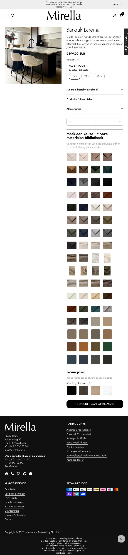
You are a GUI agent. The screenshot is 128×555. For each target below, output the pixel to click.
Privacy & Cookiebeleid (78, 434)
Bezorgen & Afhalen (76, 438)
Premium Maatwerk (14, 506)
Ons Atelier (10, 489)
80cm (99, 76)
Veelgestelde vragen (15, 493)
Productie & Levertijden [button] (79, 99)
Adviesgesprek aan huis (78, 451)
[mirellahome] (64, 15)
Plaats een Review (75, 460)
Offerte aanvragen (14, 502)
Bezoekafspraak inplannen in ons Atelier (86, 455)
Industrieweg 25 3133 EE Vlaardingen (16, 441)
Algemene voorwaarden (78, 430)
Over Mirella (11, 498)
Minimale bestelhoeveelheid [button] (82, 89)
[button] (13, 15)
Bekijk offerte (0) (126, 41)
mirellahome (31, 532)
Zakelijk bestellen (75, 447)
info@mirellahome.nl (15, 450)
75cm (86, 76)
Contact (9, 519)
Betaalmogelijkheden (77, 442)
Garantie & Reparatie (15, 515)
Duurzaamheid (12, 510)
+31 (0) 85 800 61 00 (16, 446)
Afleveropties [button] (73, 109)
